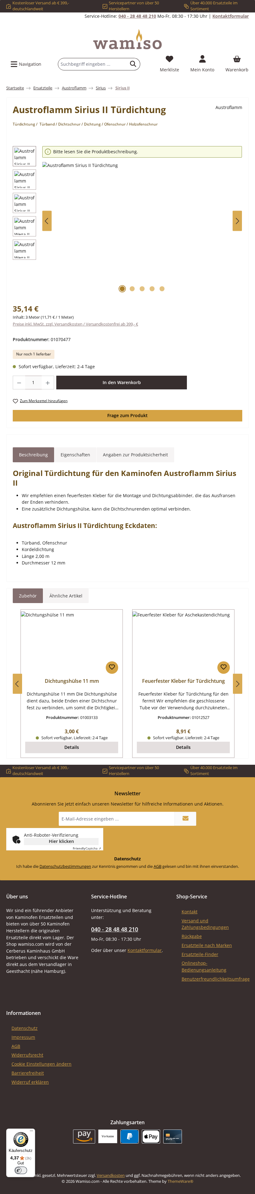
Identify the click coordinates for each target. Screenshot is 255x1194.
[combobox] (92, 64)
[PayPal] (129, 1137)
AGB (157, 866)
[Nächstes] (237, 221)
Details (71, 747)
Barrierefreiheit (28, 1073)
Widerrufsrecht (27, 1055)
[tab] (33, 454)
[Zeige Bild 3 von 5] (142, 288)
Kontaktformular (230, 16)
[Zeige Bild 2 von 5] (132, 288)
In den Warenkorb (122, 382)
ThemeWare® (180, 1181)
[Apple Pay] (151, 1137)
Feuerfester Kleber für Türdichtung (183, 681)
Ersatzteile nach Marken (207, 945)
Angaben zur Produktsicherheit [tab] (135, 455)
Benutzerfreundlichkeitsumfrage (216, 979)
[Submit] (185, 819)
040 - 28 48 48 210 (137, 16)
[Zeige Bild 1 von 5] (122, 288)
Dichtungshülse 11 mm (72, 681)
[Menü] (31, 1132)
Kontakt (189, 912)
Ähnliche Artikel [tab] (65, 596)
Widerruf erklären (30, 1082)
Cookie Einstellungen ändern (42, 1064)
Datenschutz (25, 1028)
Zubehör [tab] (28, 596)
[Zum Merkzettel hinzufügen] (112, 667)
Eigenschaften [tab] (75, 455)
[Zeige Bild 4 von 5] (152, 288)
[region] (127, 221)
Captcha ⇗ (87, 848)
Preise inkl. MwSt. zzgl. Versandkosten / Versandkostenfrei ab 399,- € (75, 324)
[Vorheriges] (47, 221)
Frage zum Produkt (127, 415)
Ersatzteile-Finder (200, 954)
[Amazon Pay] (84, 1137)
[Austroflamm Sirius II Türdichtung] (142, 229)
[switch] (21, 1170)
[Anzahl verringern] (19, 382)
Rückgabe (192, 936)
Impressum (23, 1037)
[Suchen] (133, 64)
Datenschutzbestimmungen (65, 866)
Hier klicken (61, 841)
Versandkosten (111, 1175)
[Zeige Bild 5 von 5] (162, 288)
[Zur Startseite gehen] (127, 39)
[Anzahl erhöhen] (48, 382)
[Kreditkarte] (172, 1137)
